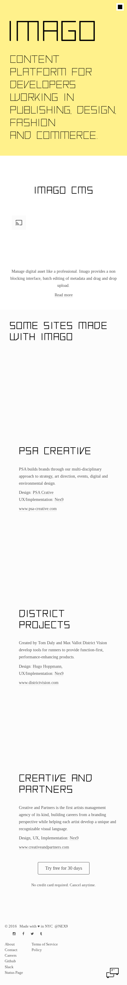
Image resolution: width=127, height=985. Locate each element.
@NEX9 (61, 926)
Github (10, 961)
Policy (37, 950)
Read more (64, 294)
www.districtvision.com (38, 682)
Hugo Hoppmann (47, 666)
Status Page (14, 973)
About (10, 944)
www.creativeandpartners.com (44, 847)
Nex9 (59, 499)
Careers (11, 955)
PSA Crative (43, 492)
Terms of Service (45, 944)
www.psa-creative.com (38, 508)
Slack (9, 967)
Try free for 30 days (63, 868)
